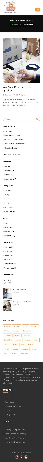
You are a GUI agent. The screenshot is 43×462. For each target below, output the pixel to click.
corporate (7, 335)
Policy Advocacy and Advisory (15, 434)
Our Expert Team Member (13, 140)
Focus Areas (9, 402)
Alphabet (16, 326)
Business (7, 190)
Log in (6, 223)
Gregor (35, 340)
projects (15, 349)
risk (5, 354)
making (14, 344)
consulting (15, 331)
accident (7, 326)
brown (25, 326)
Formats (7, 199)
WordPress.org (9, 235)
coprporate (27, 331)
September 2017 (10, 179)
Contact (8, 410)
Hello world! (8, 131)
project (6, 349)
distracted (26, 335)
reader (34, 349)
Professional (8, 207)
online (30, 344)
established (8, 340)
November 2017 (10, 171)
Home (16, 25)
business (34, 326)
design (17, 335)
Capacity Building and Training (15, 429)
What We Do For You (12, 135)
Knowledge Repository (13, 406)
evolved (18, 340)
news (23, 344)
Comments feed (10, 231)
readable (25, 349)
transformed (25, 354)
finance (27, 340)
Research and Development (15, 442)
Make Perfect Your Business (14, 144)
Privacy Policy (10, 415)
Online (6, 203)
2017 (21, 25)
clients (6, 331)
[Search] (37, 119)
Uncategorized (9, 211)
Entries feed (8, 227)
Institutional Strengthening (14, 438)
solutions (14, 354)
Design (6, 195)
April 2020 (7, 166)
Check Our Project (10, 148)
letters (6, 344)
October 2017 (9, 175)
